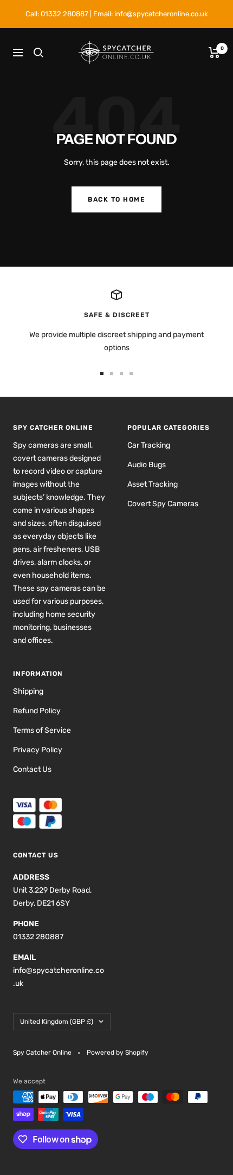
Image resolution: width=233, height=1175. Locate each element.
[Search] (38, 52)
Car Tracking (148, 445)
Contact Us (32, 769)
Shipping (28, 691)
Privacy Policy (37, 749)
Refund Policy (37, 710)
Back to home (116, 199)
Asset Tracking (152, 484)
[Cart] (214, 52)
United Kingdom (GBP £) (56, 1021)
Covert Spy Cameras (162, 503)
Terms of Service (42, 730)
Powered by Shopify (117, 1052)
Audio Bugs (146, 464)
